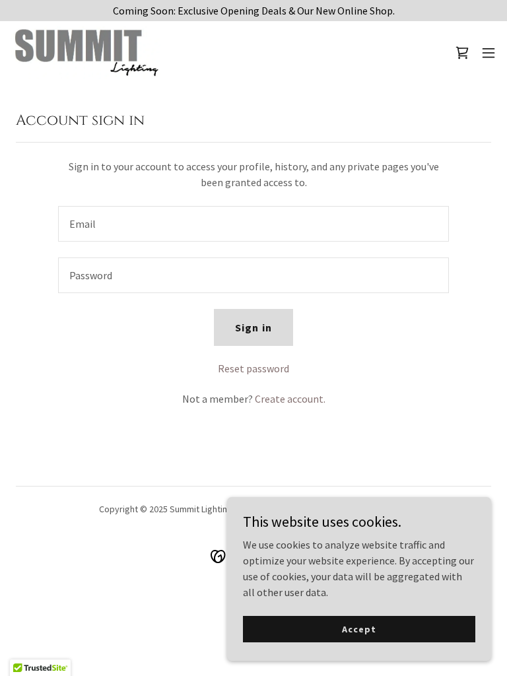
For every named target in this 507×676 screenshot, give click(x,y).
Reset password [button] (253, 368)
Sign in (253, 327)
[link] (86, 52)
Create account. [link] (290, 398)
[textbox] (253, 224)
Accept (359, 628)
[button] (488, 53)
